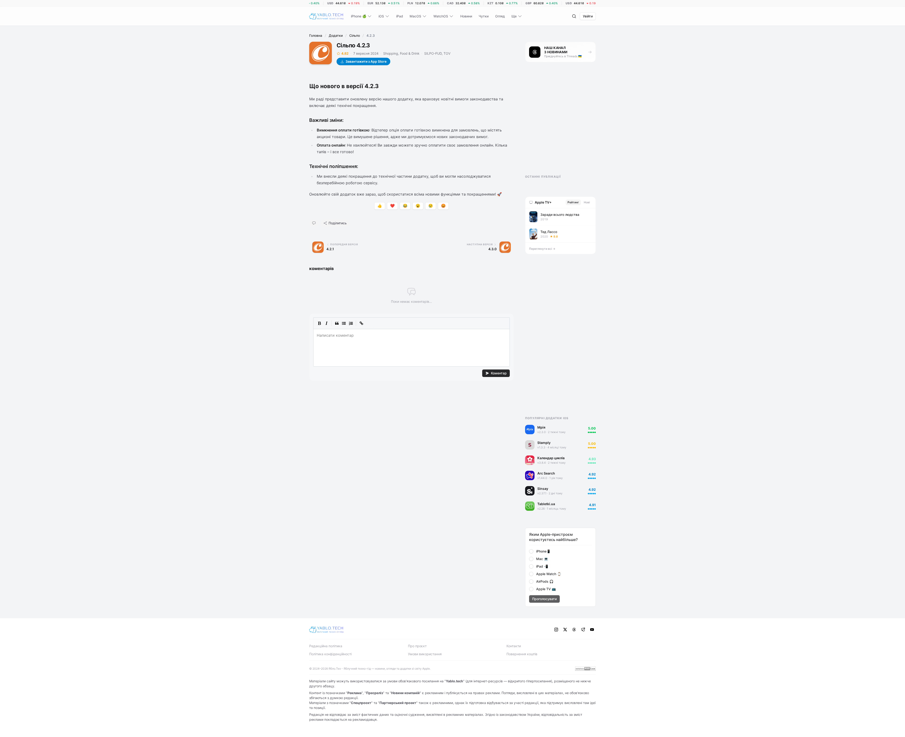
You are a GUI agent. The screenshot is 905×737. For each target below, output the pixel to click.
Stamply (544, 443)
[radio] (531, 551)
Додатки (336, 35)
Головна (315, 35)
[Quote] (336, 323)
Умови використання (425, 654)
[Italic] (326, 323)
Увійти (588, 16)
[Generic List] (343, 323)
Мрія (541, 427)
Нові (587, 202)
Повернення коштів (521, 654)
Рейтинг (573, 202)
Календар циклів (551, 458)
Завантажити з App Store (366, 61)
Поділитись (338, 223)
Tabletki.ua (546, 504)
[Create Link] (361, 323)
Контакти (513, 646)
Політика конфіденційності (330, 654)
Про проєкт (417, 646)
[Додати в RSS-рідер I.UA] (585, 668)
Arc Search (546, 473)
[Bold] (319, 323)
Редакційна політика (325, 646)
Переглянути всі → (542, 248)
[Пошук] (574, 16)
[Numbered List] (350, 323)
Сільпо (354, 35)
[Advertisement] (560, 122)
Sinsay (542, 489)
